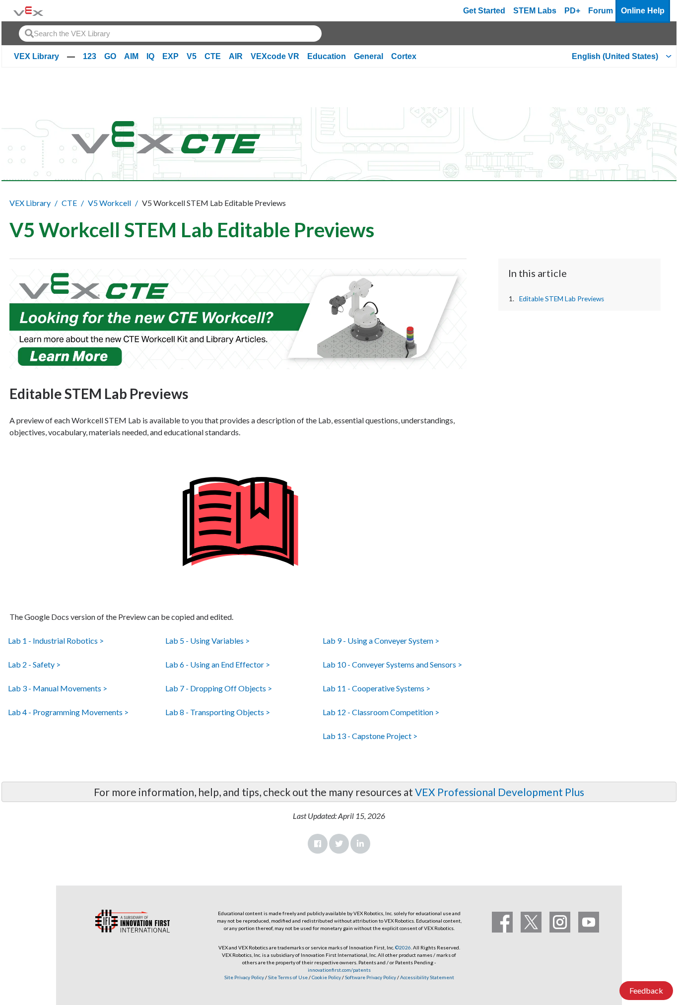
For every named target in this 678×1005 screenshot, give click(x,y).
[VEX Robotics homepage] (28, 10)
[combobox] (170, 33)
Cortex (403, 56)
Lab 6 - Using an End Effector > (217, 664)
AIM (131, 56)
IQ (150, 56)
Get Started (484, 10)
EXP (170, 56)
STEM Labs (534, 10)
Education (326, 56)
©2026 (403, 947)
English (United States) (615, 56)
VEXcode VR (275, 56)
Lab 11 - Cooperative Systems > (376, 688)
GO (110, 56)
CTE (212, 56)
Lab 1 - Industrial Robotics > (56, 640)
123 (89, 56)
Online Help (643, 10)
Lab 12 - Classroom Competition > (381, 712)
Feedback (646, 990)
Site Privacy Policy (244, 977)
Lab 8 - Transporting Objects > (217, 712)
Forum (600, 10)
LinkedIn (360, 844)
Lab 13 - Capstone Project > (370, 735)
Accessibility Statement (427, 977)
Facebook (318, 844)
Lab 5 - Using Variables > (207, 640)
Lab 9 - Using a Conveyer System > (381, 640)
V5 (192, 56)
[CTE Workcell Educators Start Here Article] (238, 319)
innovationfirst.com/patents (339, 970)
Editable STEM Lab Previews (561, 299)
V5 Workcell (109, 202)
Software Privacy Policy (370, 977)
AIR (236, 56)
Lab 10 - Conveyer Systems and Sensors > (392, 664)
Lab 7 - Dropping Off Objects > (218, 688)
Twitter (339, 844)
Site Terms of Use (287, 977)
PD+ (572, 10)
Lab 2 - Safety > (34, 664)
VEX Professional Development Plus (499, 792)
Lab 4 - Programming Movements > (68, 712)
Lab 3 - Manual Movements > (57, 688)
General (368, 56)
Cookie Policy (326, 977)
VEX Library (36, 56)
